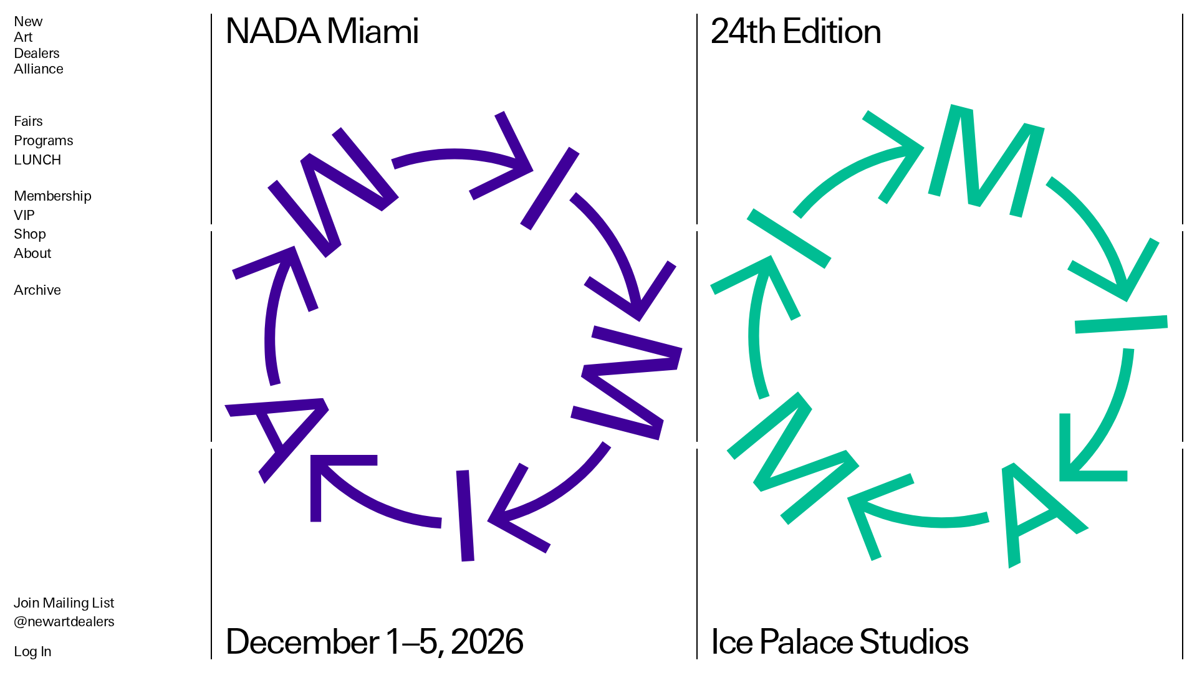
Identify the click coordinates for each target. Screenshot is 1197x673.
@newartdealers (64, 621)
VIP (24, 215)
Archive (37, 290)
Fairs (28, 121)
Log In (33, 651)
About (33, 253)
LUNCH (38, 160)
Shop (30, 234)
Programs (43, 140)
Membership (53, 196)
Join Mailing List (64, 603)
